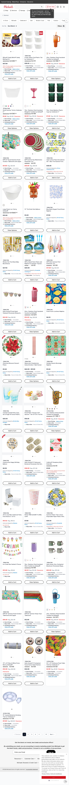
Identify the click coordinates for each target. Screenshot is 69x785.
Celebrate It (23, 20)
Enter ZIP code (9, 74)
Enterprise (23, 2)
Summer (6, 15)
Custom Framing (6, 2)
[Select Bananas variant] (47, 409)
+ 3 (56, 53)
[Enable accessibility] (65, 781)
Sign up (50, 752)
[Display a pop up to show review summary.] (16, 61)
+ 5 (56, 408)
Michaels (14, 20)
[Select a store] (58, 7)
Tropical (64, 20)
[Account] (61, 7)
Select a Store (15, 69)
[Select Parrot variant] (54, 53)
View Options (56, 78)
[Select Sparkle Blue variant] (28, 307)
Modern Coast (40, 20)
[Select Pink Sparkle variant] (25, 106)
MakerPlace (15, 2)
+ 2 (13, 106)
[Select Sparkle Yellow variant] (30, 307)
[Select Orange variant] (47, 53)
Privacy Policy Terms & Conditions (52, 773)
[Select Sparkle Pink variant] (25, 307)
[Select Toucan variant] (52, 409)
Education (30, 2)
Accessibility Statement (32, 769)
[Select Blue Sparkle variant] (28, 106)
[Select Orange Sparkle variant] (28, 560)
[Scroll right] (66, 20)
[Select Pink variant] (50, 53)
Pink (49, 20)
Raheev (15, 523)
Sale (31, 20)
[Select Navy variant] (11, 106)
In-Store (5, 20)
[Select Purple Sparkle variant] (25, 560)
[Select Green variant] (6, 106)
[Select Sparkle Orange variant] (52, 610)
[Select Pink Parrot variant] (54, 409)
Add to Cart (12, 78)
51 (46, 734)
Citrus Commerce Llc (53, 169)
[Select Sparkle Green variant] (54, 610)
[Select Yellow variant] (52, 53)
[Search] (41, 6)
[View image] (10, 51)
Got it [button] (54, 777)
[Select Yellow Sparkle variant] (30, 106)
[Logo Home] (8, 7)
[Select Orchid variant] (50, 409)
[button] (53, 780)
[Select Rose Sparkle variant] (32, 560)
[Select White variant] (4, 106)
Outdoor (56, 20)
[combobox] (27, 7)
